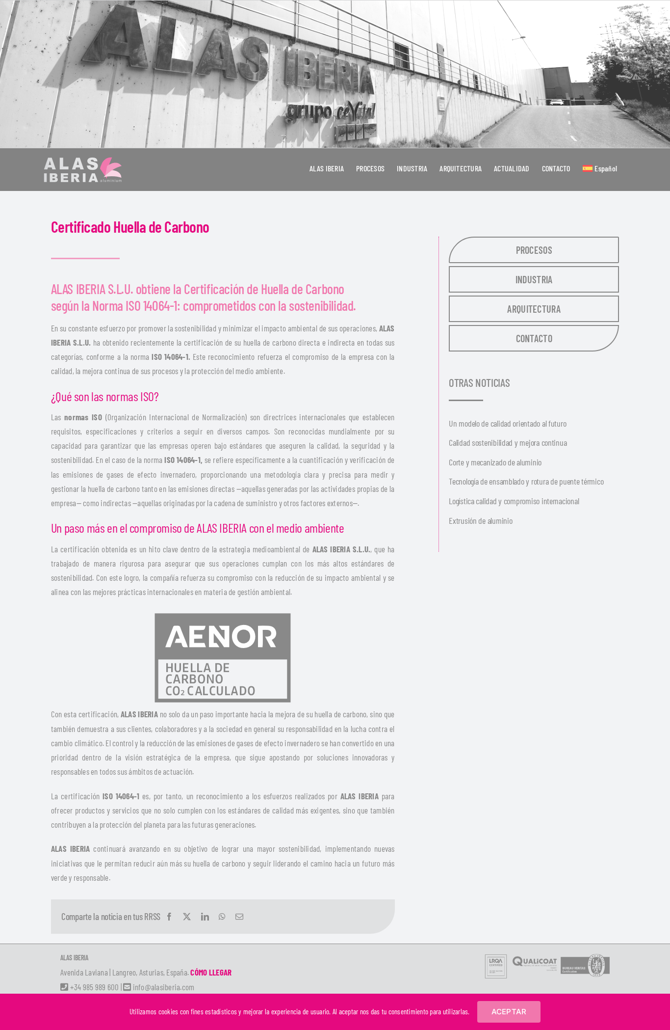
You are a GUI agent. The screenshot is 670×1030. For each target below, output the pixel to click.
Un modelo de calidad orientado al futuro (507, 423)
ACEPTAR (509, 1011)
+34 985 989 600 (93, 987)
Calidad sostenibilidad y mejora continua (508, 442)
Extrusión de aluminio (480, 520)
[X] (187, 916)
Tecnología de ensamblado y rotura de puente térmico (526, 481)
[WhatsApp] (222, 916)
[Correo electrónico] (239, 916)
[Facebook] (169, 916)
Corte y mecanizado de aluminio (495, 462)
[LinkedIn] (205, 916)
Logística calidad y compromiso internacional (514, 500)
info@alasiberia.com (162, 987)
